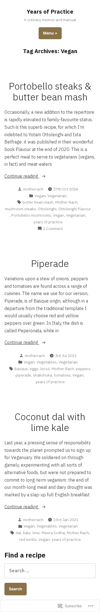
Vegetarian (57, 195)
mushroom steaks (20, 208)
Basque (21, 368)
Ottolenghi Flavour (74, 208)
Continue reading (21, 176)
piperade (23, 375)
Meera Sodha (53, 532)
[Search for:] (50, 571)
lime (36, 532)
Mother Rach (66, 202)
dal (18, 532)
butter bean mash (37, 202)
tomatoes (62, 375)
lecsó (45, 368)
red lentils (28, 539)
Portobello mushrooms (31, 215)
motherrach (33, 189)
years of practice (47, 221)
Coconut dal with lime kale (50, 422)
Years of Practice (50, 11)
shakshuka (42, 375)
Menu (52, 33)
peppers (83, 368)
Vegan (40, 195)
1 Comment (53, 229)
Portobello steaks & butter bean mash (50, 91)
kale (27, 532)
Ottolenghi (47, 208)
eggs (34, 368)
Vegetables (47, 362)
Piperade (50, 263)
